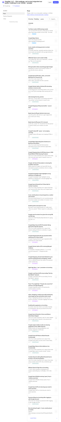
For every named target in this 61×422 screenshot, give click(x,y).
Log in (49, 2)
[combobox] (37, 19)
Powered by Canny (13, 21)
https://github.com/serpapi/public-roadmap (37, 14)
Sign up (56, 2)
